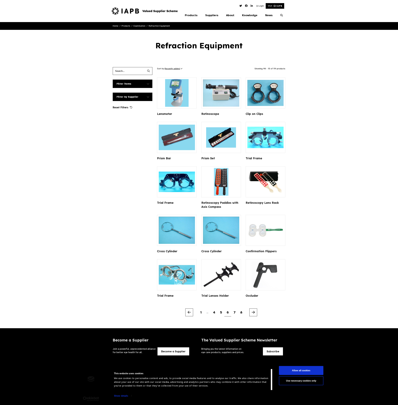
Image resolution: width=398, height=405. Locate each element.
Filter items (124, 83)
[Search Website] (281, 15)
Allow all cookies (301, 370)
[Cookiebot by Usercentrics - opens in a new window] (91, 399)
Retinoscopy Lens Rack (262, 203)
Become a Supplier (173, 351)
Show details (121, 395)
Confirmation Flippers (261, 251)
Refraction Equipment (159, 26)
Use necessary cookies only (301, 380)
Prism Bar (164, 158)
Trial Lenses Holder (215, 295)
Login (261, 6)
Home (115, 26)
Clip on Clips (254, 114)
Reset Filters (120, 107)
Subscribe (273, 351)
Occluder (252, 295)
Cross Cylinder (167, 251)
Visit (270, 6)
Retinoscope (210, 114)
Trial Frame (254, 158)
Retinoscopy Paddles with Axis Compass (219, 205)
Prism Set (208, 158)
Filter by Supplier (127, 96)
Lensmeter (164, 114)
